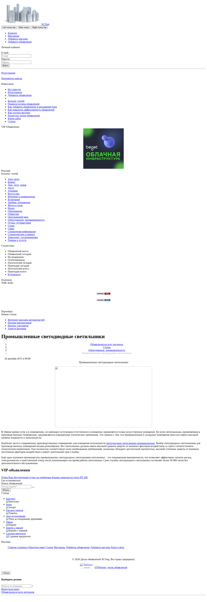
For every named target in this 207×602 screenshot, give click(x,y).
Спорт (11, 225)
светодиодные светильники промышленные (130, 443)
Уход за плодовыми (15, 516)
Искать (6, 490)
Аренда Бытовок (17, 328)
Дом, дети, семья (17, 185)
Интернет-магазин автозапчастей (26, 319)
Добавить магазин (18, 38)
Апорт (9, 504)
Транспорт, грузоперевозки (23, 237)
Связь (11, 228)
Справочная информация (22, 231)
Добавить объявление (20, 41)
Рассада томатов (14, 510)
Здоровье (13, 190)
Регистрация (8, 73)
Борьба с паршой (14, 528)
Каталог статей (16, 101)
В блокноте (14, 274)
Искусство (13, 193)
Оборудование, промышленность (26, 219)
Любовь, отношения (19, 202)
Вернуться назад (10, 589)
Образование (15, 211)
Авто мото (13, 179)
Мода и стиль (15, 205)
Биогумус (11, 499)
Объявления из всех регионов (17, 592)
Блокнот (12, 33)
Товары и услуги (17, 240)
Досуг (11, 188)
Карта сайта (14, 118)
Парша (9, 522)
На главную (14, 89)
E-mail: (5, 52)
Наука (11, 208)
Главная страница (18, 547)
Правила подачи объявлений (23, 104)
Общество (13, 214)
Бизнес (11, 182)
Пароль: (5, 59)
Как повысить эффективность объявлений (31, 109)
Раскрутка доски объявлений (24, 115)
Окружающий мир (18, 217)
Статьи (12, 121)
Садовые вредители (16, 533)
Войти (5, 65)
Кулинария (14, 199)
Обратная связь (36, 547)
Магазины (13, 36)
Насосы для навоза (18, 325)
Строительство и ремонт (21, 234)
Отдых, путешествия (19, 222)
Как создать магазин (19, 112)
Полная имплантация (19, 322)
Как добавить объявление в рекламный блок (32, 106)
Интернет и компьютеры (21, 196)
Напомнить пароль (11, 78)
